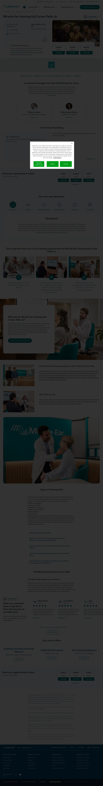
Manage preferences (39, 164)
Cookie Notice (57, 157)
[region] (52, 155)
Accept (66, 164)
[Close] (72, 143)
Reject (53, 164)
